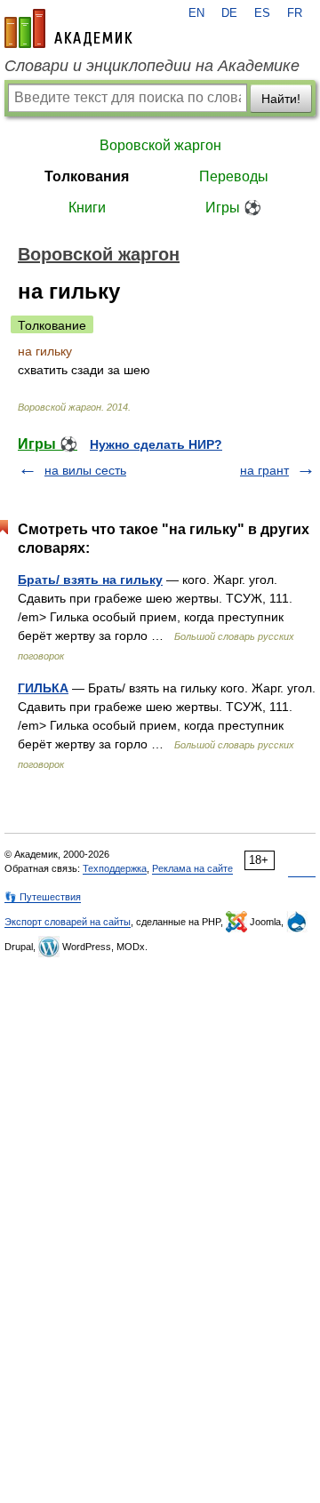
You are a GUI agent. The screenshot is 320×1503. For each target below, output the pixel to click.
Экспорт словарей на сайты (67, 921)
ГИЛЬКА (43, 688)
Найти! (280, 99)
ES (262, 13)
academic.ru (68, 28)
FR (294, 13)
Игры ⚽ (233, 207)
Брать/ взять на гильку (90, 579)
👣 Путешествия (42, 896)
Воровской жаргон (160, 145)
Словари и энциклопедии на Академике (152, 66)
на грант (264, 470)
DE (229, 13)
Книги (87, 207)
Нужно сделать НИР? (156, 444)
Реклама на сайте (192, 868)
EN (196, 13)
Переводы (233, 176)
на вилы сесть (85, 470)
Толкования (86, 176)
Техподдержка (115, 868)
